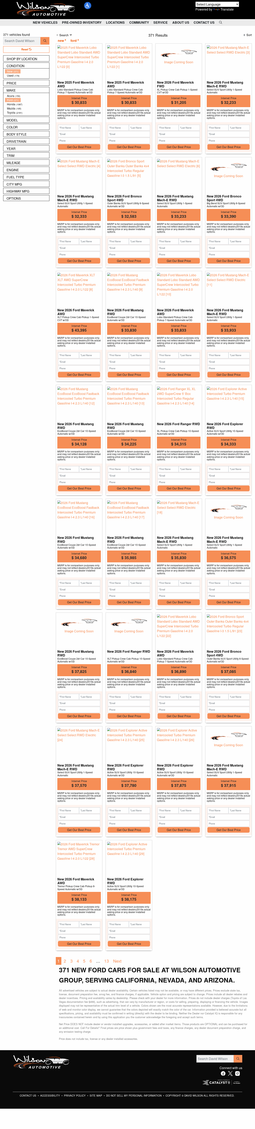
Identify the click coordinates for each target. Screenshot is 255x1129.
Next (117, 961)
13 (106, 961)
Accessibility (50, 1095)
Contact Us (28, 1095)
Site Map (96, 1095)
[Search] (44, 41)
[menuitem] (27, 71)
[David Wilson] (46, 9)
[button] (88, 6)
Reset (25, 49)
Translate (227, 9)
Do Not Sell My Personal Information (134, 1095)
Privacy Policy (75, 1095)
